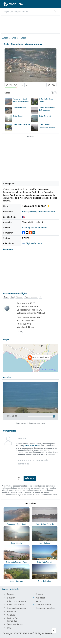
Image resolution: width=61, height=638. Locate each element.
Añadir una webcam (16, 601)
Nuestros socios (43, 604)
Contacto (39, 594)
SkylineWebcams (33, 243)
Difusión (11, 597)
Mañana (19, 297)
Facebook (11, 611)
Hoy (12, 297)
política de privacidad (31, 446)
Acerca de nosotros (16, 608)
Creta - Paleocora (19, 108)
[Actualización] (40, 297)
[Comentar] (22, 85)
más (20, 331)
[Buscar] (55, 11)
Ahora (6, 297)
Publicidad (40, 597)
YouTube (11, 615)
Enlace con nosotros (45, 608)
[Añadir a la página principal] (26, 85)
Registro (11, 594)
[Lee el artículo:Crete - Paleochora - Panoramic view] (23, 217)
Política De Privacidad (12, 619)
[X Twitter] (27, 233)
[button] (48, 85)
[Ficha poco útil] (15, 85)
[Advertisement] (30, 24)
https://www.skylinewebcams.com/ (39, 211)
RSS (9, 628)
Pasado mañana (31, 297)
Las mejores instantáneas (34, 227)
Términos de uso (15, 624)
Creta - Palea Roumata (21, 125)
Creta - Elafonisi (45, 116)
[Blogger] (30, 233)
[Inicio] (13, 4)
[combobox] (30, 11)
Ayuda (38, 601)
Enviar (31, 478)
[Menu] (54, 4)
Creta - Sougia (18, 116)
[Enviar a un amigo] (33, 233)
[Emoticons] (19, 478)
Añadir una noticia (15, 604)
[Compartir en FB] (23, 233)
